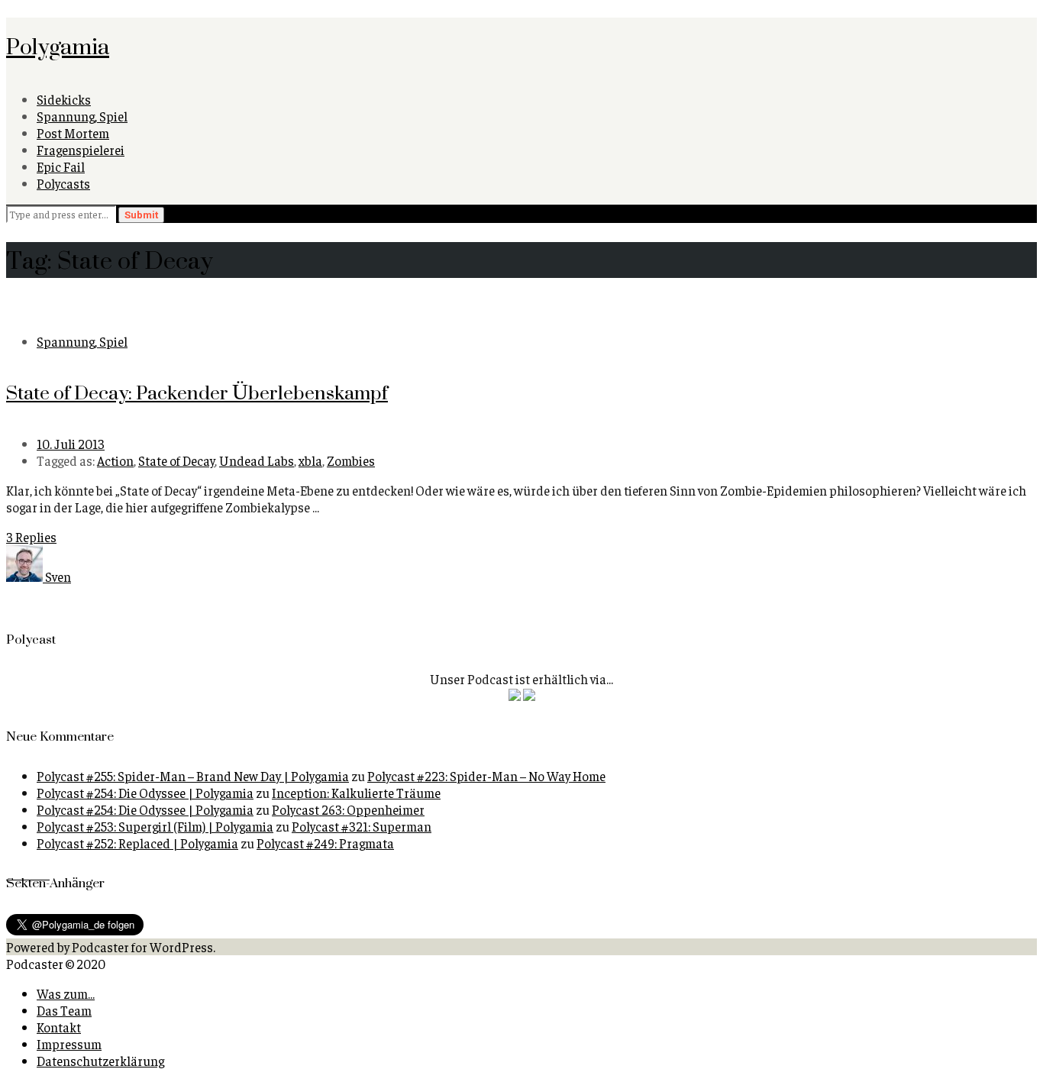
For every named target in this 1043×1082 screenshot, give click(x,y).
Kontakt (59, 1027)
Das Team (64, 1010)
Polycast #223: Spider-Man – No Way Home (486, 775)
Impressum (69, 1043)
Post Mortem (73, 132)
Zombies (351, 460)
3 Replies (31, 536)
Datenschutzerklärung (100, 1060)
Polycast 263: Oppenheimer (348, 809)
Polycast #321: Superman (361, 826)
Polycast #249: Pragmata (325, 843)
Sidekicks (64, 99)
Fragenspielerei (80, 149)
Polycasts (63, 183)
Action (115, 460)
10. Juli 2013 (71, 443)
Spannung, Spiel (82, 116)
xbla (310, 460)
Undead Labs (256, 460)
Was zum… (66, 993)
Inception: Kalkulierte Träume (356, 792)
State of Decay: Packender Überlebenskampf (197, 392)
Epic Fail (61, 166)
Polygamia (57, 46)
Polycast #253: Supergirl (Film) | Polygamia (155, 826)
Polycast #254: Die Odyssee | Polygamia (145, 792)
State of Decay (176, 460)
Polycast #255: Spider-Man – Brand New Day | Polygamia (193, 775)
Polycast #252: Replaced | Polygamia (137, 843)
